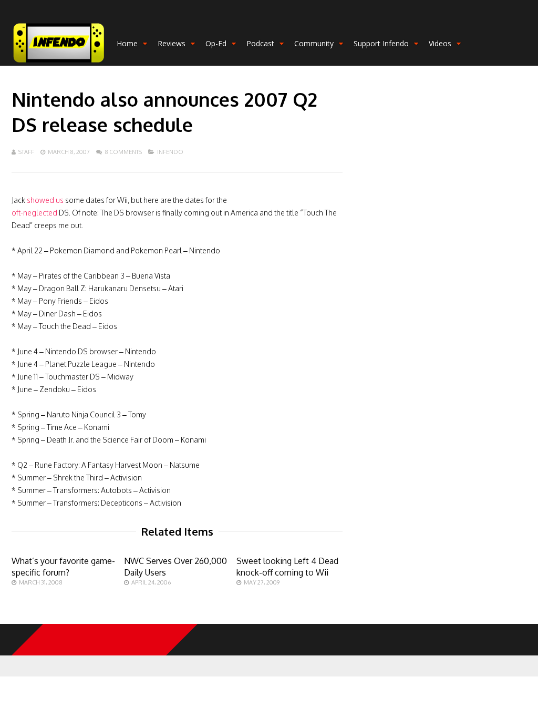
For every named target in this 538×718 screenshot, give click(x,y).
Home (127, 43)
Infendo (170, 152)
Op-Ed (215, 43)
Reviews (171, 43)
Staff (26, 152)
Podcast (260, 43)
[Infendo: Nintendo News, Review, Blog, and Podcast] (59, 63)
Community (314, 43)
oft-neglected (34, 212)
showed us (45, 200)
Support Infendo (381, 43)
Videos (440, 43)
